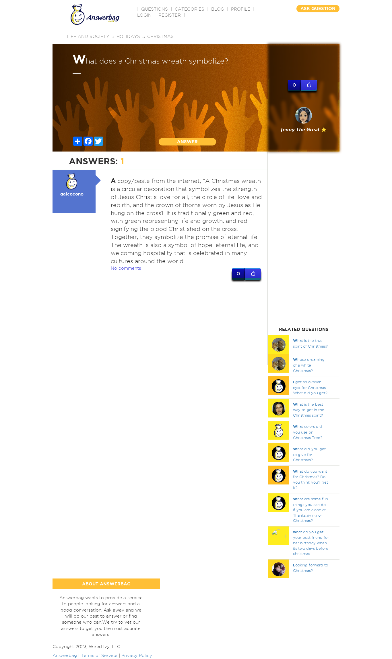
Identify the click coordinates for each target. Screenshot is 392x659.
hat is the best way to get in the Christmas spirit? (308, 409)
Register (169, 15)
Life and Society (88, 36)
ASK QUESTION (317, 8)
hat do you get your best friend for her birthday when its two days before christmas (311, 542)
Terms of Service (99, 655)
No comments (126, 268)
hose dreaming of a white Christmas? (309, 364)
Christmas (160, 36)
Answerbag (65, 655)
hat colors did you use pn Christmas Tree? (307, 431)
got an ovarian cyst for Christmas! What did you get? (310, 387)
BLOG (217, 9)
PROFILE (240, 9)
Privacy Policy (136, 655)
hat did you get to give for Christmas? (309, 454)
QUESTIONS (154, 9)
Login (144, 15)
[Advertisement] (160, 324)
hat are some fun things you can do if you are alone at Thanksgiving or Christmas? (310, 509)
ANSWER (187, 141)
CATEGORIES (189, 9)
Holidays (128, 36)
